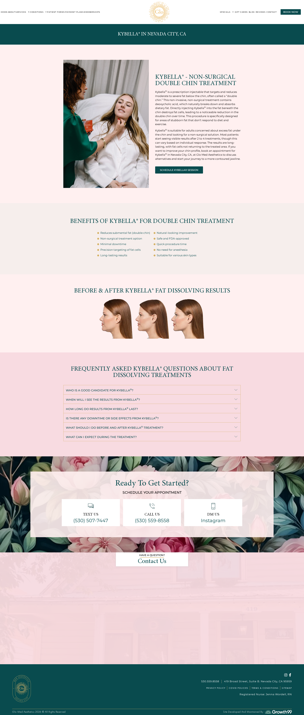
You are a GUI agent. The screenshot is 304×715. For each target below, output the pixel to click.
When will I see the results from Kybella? (103, 399)
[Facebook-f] (290, 675)
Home (4, 12)
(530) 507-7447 (90, 520)
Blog (252, 12)
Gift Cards (241, 12)
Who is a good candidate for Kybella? (99, 390)
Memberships (92, 12)
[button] (152, 390)
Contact (271, 12)
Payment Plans (74, 12)
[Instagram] (286, 675)
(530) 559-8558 (152, 520)
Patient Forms (56, 12)
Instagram (213, 520)
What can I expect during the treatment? (101, 437)
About (11, 12)
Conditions (37, 12)
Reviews (261, 12)
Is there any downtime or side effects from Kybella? (112, 418)
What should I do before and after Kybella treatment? (114, 427)
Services (21, 12)
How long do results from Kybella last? (102, 409)
